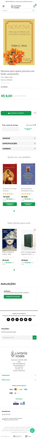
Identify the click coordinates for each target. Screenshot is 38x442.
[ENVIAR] (35, 337)
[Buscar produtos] (34, 10)
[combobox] (19, 10)
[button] (14, 269)
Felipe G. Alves (9, 77)
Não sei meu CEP (30, 125)
